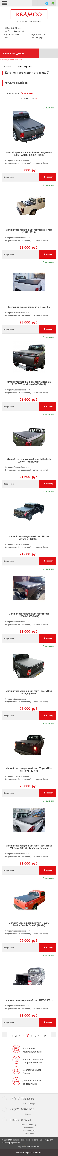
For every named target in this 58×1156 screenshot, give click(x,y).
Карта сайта (15, 1143)
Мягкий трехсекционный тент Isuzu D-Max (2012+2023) (29, 231)
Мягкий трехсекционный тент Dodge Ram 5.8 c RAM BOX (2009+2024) (29, 153)
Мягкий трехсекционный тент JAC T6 (29, 307)
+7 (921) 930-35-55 (11, 34)
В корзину (48, 177)
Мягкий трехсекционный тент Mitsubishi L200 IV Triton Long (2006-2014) (29, 383)
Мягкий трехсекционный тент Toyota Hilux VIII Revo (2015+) (29, 769)
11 (45, 1036)
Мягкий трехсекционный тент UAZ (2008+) (29, 1000)
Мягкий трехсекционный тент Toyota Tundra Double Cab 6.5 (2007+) (29, 924)
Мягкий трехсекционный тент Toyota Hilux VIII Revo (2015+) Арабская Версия (29, 847)
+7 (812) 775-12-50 (38, 34)
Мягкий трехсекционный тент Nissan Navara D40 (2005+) (29, 537)
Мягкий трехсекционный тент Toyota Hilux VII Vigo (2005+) (29, 692)
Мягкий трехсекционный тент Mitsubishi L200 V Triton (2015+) (29, 460)
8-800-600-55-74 (20, 1120)
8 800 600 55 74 (12, 27)
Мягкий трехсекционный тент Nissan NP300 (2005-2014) (29, 615)
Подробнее (9, 177)
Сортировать (13, 93)
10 (39, 1036)
